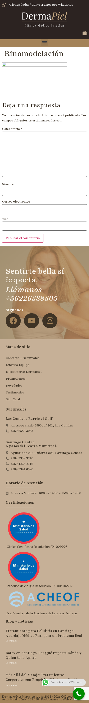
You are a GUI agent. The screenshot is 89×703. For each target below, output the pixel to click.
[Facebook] (13, 320)
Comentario (12, 129)
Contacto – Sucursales (22, 358)
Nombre (8, 184)
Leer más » (11, 640)
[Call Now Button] (79, 694)
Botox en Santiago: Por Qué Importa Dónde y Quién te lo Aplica (43, 655)
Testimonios (15, 392)
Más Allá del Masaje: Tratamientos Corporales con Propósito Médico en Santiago (44, 677)
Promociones (15, 378)
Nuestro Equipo (17, 365)
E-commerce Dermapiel (24, 372)
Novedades (14, 385)
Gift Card (13, 399)
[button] (44, 42)
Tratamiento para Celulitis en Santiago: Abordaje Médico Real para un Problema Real (44, 633)
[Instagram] (49, 320)
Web (5, 219)
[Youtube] (31, 320)
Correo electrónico (16, 201)
